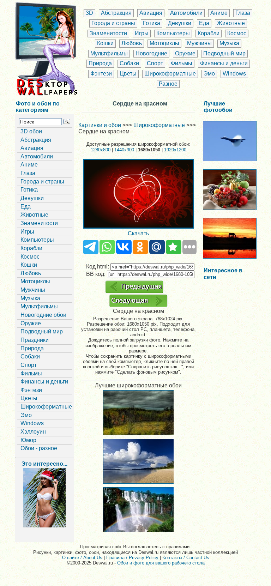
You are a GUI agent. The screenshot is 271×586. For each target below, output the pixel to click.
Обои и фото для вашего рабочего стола (161, 563)
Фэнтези (101, 74)
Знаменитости (108, 33)
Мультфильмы (109, 53)
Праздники (34, 340)
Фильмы (181, 63)
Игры (142, 33)
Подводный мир (224, 53)
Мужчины (199, 43)
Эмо (209, 74)
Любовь (131, 43)
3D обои (31, 131)
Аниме (219, 13)
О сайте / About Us (82, 557)
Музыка (229, 43)
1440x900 (124, 149)
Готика (151, 23)
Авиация (150, 13)
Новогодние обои (43, 315)
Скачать (138, 233)
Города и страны (113, 23)
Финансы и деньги (224, 63)
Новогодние (151, 53)
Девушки (179, 23)
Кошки (105, 43)
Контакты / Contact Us (185, 557)
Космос (236, 33)
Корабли (208, 33)
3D (89, 13)
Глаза (242, 13)
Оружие (185, 53)
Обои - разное (38, 448)
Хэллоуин (33, 432)
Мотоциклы (164, 43)
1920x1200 (175, 149)
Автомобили (186, 13)
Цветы (128, 74)
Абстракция (116, 13)
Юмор (28, 440)
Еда (204, 23)
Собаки (129, 63)
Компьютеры (173, 33)
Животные (231, 23)
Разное (168, 84)
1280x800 (100, 149)
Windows (234, 74)
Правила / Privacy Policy (132, 557)
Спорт (155, 63)
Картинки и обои (99, 125)
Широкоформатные (170, 74)
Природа (100, 63)
